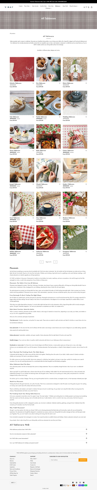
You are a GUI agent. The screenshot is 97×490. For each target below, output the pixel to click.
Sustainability (13, 463)
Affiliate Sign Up (14, 473)
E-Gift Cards (13, 465)
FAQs (31, 461)
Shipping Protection (35, 471)
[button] (33, 83)
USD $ (12, 482)
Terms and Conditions (15, 469)
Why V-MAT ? (33, 459)
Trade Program (13, 475)
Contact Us (32, 465)
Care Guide (33, 463)
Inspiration (12, 467)
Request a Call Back (35, 467)
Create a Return (34, 473)
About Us (12, 459)
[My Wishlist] (86, 7)
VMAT (47, 488)
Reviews (12, 461)
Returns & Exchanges (35, 469)
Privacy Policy (13, 471)
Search (32, 475)
